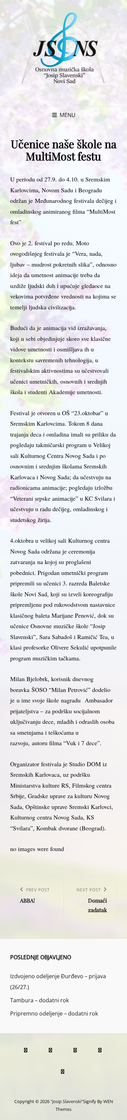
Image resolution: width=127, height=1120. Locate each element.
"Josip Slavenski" (66, 1101)
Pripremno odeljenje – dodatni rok (54, 1013)
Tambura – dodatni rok (39, 1000)
